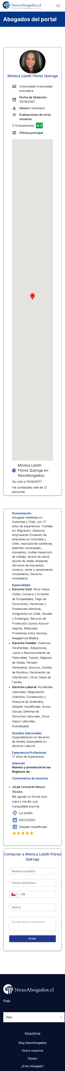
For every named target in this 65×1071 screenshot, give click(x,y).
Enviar (32, 938)
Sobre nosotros (32, 1050)
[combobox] (29, 1017)
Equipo (32, 1058)
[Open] (60, 1017)
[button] (14, 894)
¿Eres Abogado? (32, 1066)
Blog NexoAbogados (32, 1043)
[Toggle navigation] (58, 6)
